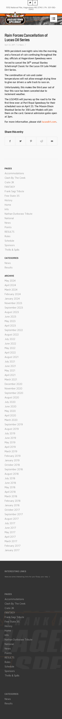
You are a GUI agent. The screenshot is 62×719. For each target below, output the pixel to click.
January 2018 (12, 505)
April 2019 (10, 446)
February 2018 (13, 500)
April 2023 (10, 325)
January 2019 (12, 460)
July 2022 (10, 339)
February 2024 (13, 294)
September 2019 (14, 424)
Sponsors (10, 245)
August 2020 (12, 397)
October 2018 (12, 464)
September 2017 (14, 514)
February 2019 (13, 455)
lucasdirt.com (49, 122)
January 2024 (12, 298)
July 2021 (10, 361)
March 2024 (11, 289)
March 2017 (11, 541)
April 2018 (10, 491)
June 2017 (10, 527)
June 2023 (10, 316)
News (21, 45)
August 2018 (12, 473)
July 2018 (10, 478)
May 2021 (10, 370)
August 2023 (12, 312)
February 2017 (13, 545)
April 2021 (10, 375)
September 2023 (14, 307)
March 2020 (11, 419)
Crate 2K (9, 182)
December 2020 (13, 384)
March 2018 (11, 496)
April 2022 (10, 352)
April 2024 (10, 285)
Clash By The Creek (15, 177)
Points (8, 227)
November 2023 (13, 303)
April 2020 (10, 415)
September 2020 (14, 393)
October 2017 (12, 509)
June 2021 (10, 366)
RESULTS (9, 231)
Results (9, 267)
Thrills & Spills (12, 249)
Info (7, 209)
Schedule (9, 240)
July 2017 (10, 523)
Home (8, 204)
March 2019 (11, 451)
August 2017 (12, 518)
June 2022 (10, 343)
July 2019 (10, 433)
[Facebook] (35, 2)
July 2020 (10, 402)
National (9, 218)
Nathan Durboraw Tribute (18, 213)
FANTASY (10, 186)
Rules (7, 236)
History (8, 200)
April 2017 (10, 536)
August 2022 (12, 334)
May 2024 (10, 280)
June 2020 (10, 406)
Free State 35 (12, 195)
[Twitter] (30, 2)
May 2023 (10, 321)
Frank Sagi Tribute (14, 191)
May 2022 (10, 348)
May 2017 (10, 532)
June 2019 (10, 437)
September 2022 (14, 330)
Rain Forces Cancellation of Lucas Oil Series (26, 37)
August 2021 (12, 357)
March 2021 (11, 379)
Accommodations (14, 173)
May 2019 (10, 442)
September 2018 (14, 469)
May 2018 (10, 487)
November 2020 (13, 388)
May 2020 (10, 411)
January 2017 (12, 550)
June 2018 (10, 482)
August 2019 (12, 428)
